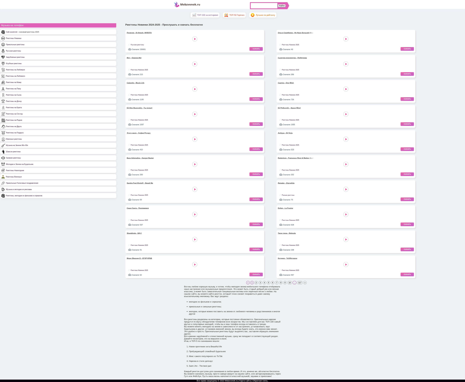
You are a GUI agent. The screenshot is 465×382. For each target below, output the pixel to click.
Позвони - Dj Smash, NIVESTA (139, 33)
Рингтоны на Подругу (15, 133)
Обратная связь (260, 381)
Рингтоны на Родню (14, 120)
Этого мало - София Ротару (139, 133)
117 (299, 283)
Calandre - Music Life (135, 83)
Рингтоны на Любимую (15, 70)
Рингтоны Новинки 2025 (290, 45)
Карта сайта (245, 381)
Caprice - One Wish (286, 83)
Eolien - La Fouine (285, 208)
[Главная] (187, 7)
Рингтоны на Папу (13, 89)
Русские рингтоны (13, 51)
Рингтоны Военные (14, 177)
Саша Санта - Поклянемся (138, 208)
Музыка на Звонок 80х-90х (17, 145)
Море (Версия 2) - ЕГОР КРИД (139, 258)
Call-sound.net (11, 32)
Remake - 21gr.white (286, 183)
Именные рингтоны (14, 139)
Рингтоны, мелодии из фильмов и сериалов (24, 196)
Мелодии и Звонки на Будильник (19, 164)
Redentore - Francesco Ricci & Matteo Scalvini (296, 158)
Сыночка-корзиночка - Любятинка (292, 58)
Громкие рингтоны (13, 158)
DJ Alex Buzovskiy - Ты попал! (139, 108)
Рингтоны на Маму (13, 82)
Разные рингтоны (288, 195)
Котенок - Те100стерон (287, 258)
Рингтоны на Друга (13, 126)
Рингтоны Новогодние (15, 170)
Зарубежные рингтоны (15, 57)
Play (195, 39)
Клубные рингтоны (14, 63)
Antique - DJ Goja (285, 133)
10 (290, 283)
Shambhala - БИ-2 (134, 233)
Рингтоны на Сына (13, 95)
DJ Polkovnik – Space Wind (289, 108)
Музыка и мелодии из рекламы (19, 189)
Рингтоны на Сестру (14, 114)
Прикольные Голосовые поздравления (22, 183)
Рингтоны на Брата (14, 107)
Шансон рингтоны (13, 151)
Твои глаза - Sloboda (287, 233)
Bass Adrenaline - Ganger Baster (140, 158)
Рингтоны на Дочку (14, 101)
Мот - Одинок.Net (134, 58)
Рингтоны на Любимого (15, 76)
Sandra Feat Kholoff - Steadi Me (140, 183)
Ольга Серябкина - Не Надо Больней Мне (295, 33)
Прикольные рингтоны (15, 44)
